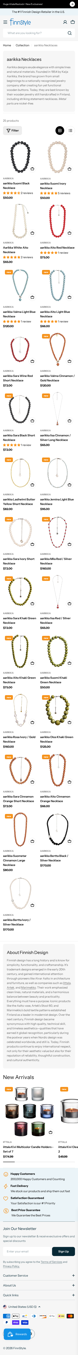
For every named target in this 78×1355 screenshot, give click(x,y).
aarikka (8, 178)
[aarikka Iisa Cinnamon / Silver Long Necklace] (57, 409)
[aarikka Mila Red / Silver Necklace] (57, 532)
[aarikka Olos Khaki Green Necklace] (57, 710)
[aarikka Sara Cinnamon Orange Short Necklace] (20, 770)
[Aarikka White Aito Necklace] (20, 221)
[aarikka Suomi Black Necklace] (20, 157)
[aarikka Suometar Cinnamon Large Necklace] (20, 829)
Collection (22, 45)
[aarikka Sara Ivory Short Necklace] (20, 532)
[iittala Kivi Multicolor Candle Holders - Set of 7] (29, 1111)
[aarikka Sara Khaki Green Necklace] (20, 591)
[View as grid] (59, 130)
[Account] (65, 22)
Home (7, 45)
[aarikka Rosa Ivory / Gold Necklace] (20, 710)
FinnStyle (19, 1348)
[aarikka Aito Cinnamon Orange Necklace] (57, 770)
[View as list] (70, 130)
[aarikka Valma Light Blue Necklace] (20, 285)
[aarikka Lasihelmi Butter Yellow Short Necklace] (20, 473)
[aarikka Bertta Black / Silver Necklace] (57, 829)
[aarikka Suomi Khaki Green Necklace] (57, 651)
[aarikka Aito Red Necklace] (57, 221)
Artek (10, 987)
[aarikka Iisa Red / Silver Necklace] (57, 591)
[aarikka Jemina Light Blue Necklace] (57, 473)
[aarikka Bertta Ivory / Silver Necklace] (20, 893)
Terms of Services (51, 1262)
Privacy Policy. (11, 1266)
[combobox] (39, 33)
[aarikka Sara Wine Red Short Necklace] (20, 349)
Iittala (66, 983)
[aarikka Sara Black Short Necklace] (20, 409)
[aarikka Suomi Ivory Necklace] (57, 157)
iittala (7, 1142)
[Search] (69, 33)
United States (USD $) (22, 1307)
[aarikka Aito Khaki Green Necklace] (20, 651)
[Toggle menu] (5, 22)
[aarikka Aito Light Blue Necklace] (57, 285)
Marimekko (28, 987)
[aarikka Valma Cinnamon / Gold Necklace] (57, 349)
